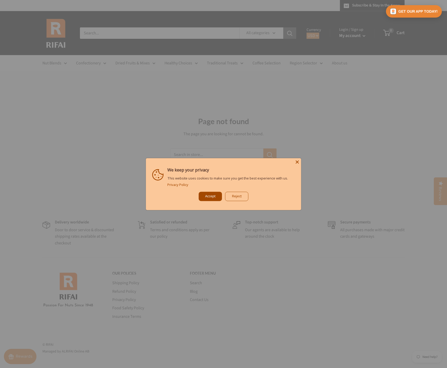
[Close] (297, 161)
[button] (414, 11)
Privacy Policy (177, 184)
